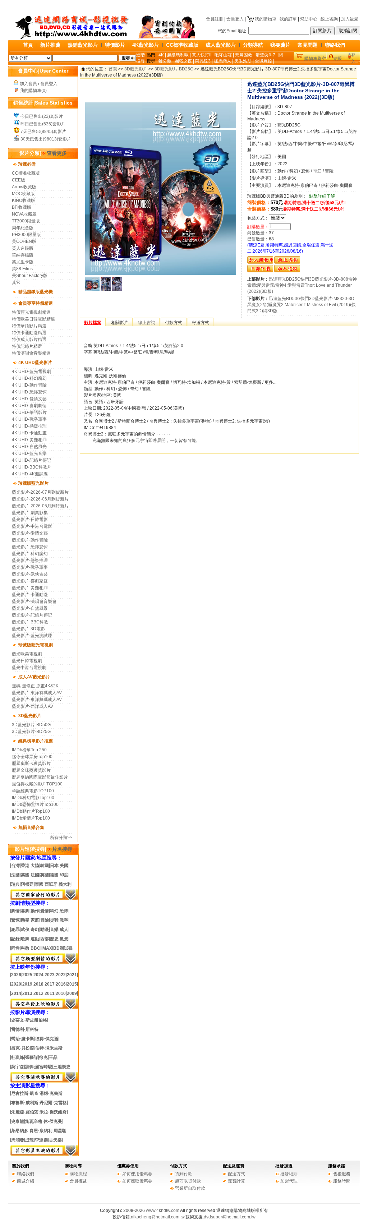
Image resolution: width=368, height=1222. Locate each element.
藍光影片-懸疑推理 (30, 560)
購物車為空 (315, 58)
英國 (25, 874)
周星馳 (60, 1130)
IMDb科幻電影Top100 (33, 797)
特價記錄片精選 (27, 346)
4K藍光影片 (145, 45)
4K (161, 54)
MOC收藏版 (23, 193)
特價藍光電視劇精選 (31, 312)
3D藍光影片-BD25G (31, 731)
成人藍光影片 (221, 45)
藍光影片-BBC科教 (30, 621)
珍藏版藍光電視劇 (35, 644)
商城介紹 (25, 1181)
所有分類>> (61, 837)
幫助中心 (308, 19)
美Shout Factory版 (29, 275)
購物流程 (78, 1173)
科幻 (54, 910)
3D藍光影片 (29, 715)
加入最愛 (349, 19)
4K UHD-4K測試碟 (30, 473)
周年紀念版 (22, 227)
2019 (27, 984)
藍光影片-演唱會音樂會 (34, 601)
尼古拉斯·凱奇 (24, 1093)
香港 (25, 865)
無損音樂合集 (31, 827)
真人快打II (201, 54)
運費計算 (236, 1181)
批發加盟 (284, 1165)
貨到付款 (183, 1173)
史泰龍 (17, 1121)
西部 (44, 938)
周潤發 (17, 1140)
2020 (16, 984)
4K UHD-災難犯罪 (29, 439)
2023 (50, 974)
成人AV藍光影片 (34, 676)
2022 (61, 974)
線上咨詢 (329, 19)
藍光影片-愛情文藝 (30, 533)
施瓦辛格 (33, 1121)
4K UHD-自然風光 (29, 446)
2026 (16, 974)
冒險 (44, 920)
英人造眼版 (22, 248)
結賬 (337, 58)
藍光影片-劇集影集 (30, 512)
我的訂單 (288, 19)
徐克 (43, 1057)
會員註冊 (214, 19)
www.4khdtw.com (162, 1210)
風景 (64, 938)
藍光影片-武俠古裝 (30, 574)
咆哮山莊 (223, 54)
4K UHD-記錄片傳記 (31, 460)
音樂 (54, 929)
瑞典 (15, 884)
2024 (38, 974)
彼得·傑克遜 (46, 1038)
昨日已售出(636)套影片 (42, 123)
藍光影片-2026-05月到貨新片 (40, 505)
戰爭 (64, 920)
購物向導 (73, 1165)
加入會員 (28, 83)
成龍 (29, 1140)
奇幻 (35, 929)
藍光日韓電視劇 (27, 660)
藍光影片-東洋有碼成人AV (37, 692)
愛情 (44, 910)
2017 (50, 984)
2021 (72, 974)
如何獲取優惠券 (137, 1181)
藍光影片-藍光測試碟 (32, 635)
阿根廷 (27, 884)
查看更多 (57, 153)
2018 (38, 984)
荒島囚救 (243, 54)
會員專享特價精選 (35, 303)
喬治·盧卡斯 (22, 1038)
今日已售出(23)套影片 (41, 116)
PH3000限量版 (26, 234)
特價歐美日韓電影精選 (33, 319)
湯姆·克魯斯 (51, 1093)
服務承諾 (336, 1165)
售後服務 (341, 1173)
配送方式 (236, 1173)
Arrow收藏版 (24, 186)
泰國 (39, 884)
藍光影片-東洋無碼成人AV (37, 699)
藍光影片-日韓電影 (30, 519)
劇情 (15, 910)
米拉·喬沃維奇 (53, 1112)
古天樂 (55, 1140)
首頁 (28, 45)
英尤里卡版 (22, 261)
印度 (64, 874)
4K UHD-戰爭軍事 (29, 419)
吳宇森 (17, 1066)
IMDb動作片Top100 (31, 811)
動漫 (44, 929)
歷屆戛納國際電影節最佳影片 (40, 777)
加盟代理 (289, 1181)
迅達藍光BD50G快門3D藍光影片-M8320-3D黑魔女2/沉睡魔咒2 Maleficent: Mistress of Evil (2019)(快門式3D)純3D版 (301, 304)
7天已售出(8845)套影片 (43, 131)
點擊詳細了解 (322, 196)
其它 (16, 282)
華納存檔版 (22, 255)
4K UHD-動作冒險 (29, 385)
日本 (54, 865)
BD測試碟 (63, 948)
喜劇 (25, 910)
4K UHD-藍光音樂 (29, 453)
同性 (15, 948)
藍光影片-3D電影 (28, 628)
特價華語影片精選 (29, 325)
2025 (27, 974)
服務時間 (341, 1181)
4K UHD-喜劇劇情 (29, 405)
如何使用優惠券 (137, 1173)
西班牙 (51, 884)
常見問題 (308, 45)
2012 (38, 993)
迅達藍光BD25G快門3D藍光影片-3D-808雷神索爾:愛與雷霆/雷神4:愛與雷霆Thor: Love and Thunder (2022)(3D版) (302, 285)
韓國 (44, 865)
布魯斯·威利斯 (24, 1102)
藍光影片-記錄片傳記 (32, 615)
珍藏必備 (27, 164)
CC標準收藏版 (182, 45)
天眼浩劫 (243, 61)
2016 (61, 984)
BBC (35, 948)
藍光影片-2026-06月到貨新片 (40, 499)
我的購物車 (265, 19)
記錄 (15, 938)
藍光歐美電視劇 (27, 653)
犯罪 (15, 929)
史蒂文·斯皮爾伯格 (29, 1020)
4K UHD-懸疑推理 (29, 426)
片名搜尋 (62, 849)
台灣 (15, 865)
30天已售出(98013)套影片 (45, 139)
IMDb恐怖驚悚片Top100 (35, 804)
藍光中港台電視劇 (29, 667)
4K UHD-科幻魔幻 (29, 378)
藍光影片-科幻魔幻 (30, 553)
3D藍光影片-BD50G (31, 724)
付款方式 (178, 1165)
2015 (72, 984)
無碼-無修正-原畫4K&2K (35, 685)
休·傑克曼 (52, 1121)
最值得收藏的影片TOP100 (37, 784)
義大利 (65, 884)
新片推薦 (50, 45)
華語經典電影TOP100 (33, 790)
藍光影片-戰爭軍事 (30, 567)
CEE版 (18, 180)
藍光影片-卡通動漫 (30, 594)
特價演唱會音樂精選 (31, 353)
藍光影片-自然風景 (30, 608)
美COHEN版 (24, 241)
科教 (25, 948)
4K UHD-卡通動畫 (29, 432)
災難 (54, 920)
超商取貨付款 (188, 1181)
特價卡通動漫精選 (29, 332)
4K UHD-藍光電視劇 (31, 371)
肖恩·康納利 (40, 1130)
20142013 (21, 993)
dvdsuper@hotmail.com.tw (230, 1216)
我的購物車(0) (33, 90)
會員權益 (78, 1181)
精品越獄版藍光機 (35, 291)
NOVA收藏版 (24, 214)
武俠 (25, 929)
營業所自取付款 (190, 1188)
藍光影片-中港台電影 (32, 526)
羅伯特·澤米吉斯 (47, 1048)
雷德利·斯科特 (24, 1029)
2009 (72, 993)
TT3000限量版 (26, 220)
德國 (54, 874)
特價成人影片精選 (29, 339)
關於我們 (20, 1165)
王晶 (53, 1057)
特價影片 (115, 45)
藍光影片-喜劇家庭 (30, 581)
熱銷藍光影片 (83, 45)
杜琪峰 (17, 1057)
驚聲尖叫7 (265, 54)
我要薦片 (280, 45)
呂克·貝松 (20, 1048)
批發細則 (289, 1173)
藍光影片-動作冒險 (30, 540)
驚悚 (15, 920)
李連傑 (41, 1140)
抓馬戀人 (222, 61)
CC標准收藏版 (26, 173)
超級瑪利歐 (178, 54)
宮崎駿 (45, 1066)
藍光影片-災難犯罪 (30, 587)
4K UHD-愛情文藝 (29, 398)
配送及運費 (233, 1165)
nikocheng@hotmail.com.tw (157, 1216)
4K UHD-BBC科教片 (31, 467)
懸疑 (25, 920)
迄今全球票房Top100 (32, 756)
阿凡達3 (203, 61)
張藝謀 (31, 1057)
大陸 (35, 865)
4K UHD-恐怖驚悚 (29, 392)
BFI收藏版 (21, 207)
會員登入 (235, 19)
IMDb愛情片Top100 (31, 818)
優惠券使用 (128, 1165)
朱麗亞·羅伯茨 (24, 1112)
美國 (64, 865)
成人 (64, 929)
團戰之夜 (183, 61)
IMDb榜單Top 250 (29, 749)
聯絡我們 (335, 45)
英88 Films (22, 268)
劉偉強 (31, 1066)
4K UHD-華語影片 (29, 412)
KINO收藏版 (23, 200)
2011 (50, 993)
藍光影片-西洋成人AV (32, 706)
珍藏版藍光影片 (33, 483)
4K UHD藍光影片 (35, 362)
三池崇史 (61, 1066)
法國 (15, 874)
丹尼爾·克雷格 (53, 1102)
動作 (35, 910)
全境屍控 (263, 61)
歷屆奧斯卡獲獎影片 (31, 763)
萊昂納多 (19, 1130)
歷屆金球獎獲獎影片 (31, 770)
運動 (35, 938)
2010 (61, 993)
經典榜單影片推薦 (35, 740)
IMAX (46, 948)
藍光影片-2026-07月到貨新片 (40, 492)
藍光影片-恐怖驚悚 (30, 546)
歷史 (54, 938)
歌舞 (25, 938)
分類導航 (253, 45)
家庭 (35, 920)
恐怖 (64, 910)
